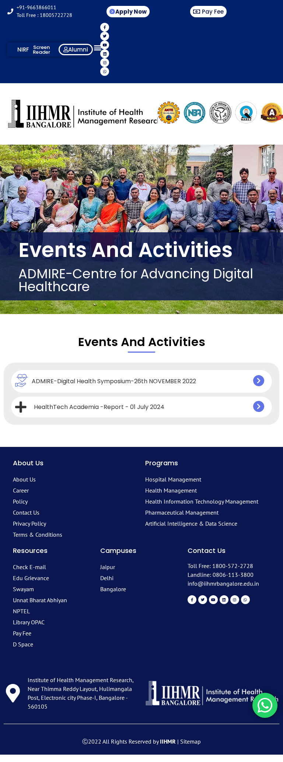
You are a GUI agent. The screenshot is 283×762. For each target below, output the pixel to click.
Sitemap (190, 741)
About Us (24, 479)
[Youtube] (104, 44)
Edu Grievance (31, 578)
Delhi (106, 578)
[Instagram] (104, 62)
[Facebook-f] (104, 27)
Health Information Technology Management (201, 501)
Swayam (23, 589)
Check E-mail (29, 567)
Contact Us (26, 512)
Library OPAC (29, 622)
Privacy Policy (29, 523)
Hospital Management (173, 479)
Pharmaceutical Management (182, 512)
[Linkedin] (104, 53)
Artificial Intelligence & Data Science (191, 523)
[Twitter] (104, 36)
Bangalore (113, 589)
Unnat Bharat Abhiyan (40, 600)
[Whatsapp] (104, 71)
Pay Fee (22, 633)
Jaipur (107, 567)
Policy (20, 501)
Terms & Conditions (37, 534)
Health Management (171, 490)
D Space (23, 644)
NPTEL (21, 611)
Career (21, 490)
